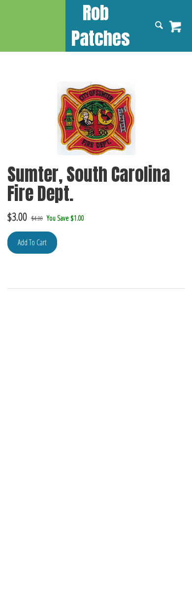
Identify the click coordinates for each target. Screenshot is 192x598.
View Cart (176, 26)
